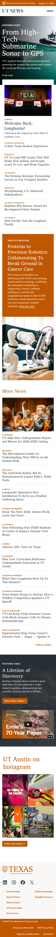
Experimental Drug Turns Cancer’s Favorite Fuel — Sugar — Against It (26, 634)
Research (9, 154)
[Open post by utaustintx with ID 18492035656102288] (15, 790)
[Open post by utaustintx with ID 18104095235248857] (41, 790)
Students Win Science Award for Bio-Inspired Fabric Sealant (25, 207)
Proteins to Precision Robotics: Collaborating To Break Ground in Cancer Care (28, 257)
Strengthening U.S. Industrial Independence (23, 192)
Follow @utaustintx (13, 843)
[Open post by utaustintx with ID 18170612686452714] (15, 822)
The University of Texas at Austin (24, 921)
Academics (9, 173)
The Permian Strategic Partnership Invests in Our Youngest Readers (27, 177)
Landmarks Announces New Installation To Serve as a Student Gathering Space (24, 496)
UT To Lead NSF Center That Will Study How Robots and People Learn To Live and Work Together (27, 161)
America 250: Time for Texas (22, 547)
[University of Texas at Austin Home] (18, 3)
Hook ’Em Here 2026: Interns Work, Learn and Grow (26, 513)
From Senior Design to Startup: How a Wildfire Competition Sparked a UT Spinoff (27, 598)
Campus (8, 119)
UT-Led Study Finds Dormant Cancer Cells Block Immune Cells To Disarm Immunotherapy (26, 617)
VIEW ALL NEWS (43, 645)
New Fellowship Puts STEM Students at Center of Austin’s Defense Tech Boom (26, 531)
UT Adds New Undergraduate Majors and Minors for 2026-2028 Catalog (26, 439)
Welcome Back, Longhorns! (18, 126)
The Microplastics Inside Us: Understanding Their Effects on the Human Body (25, 457)
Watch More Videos (14, 701)
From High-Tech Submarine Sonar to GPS (23, 42)
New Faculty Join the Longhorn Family (25, 222)
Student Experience (14, 143)
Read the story (26, 306)
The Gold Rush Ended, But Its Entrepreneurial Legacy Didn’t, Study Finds (26, 476)
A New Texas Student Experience (26, 146)
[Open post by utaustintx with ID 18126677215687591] (41, 822)
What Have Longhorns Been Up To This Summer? (25, 580)
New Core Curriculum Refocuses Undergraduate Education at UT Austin (23, 562)
